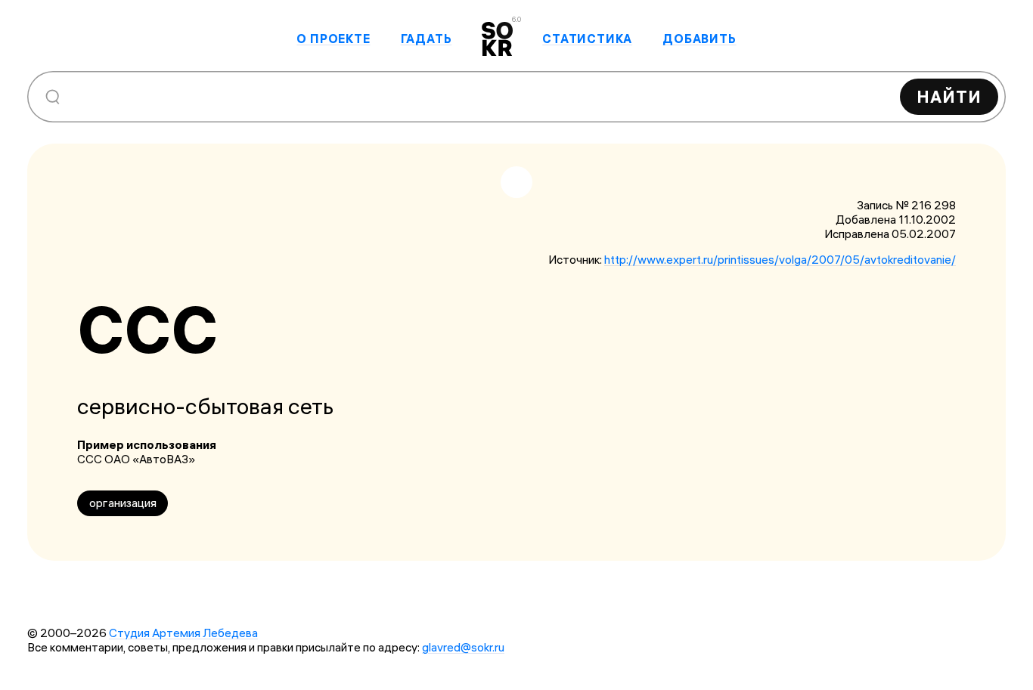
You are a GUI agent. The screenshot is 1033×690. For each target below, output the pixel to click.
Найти (949, 97)
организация (123, 503)
